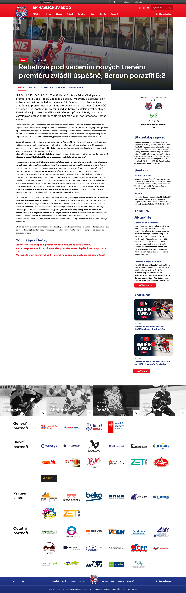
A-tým (64, 581)
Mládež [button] (70, 14)
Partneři (114, 14)
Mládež (82, 581)
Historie (120, 581)
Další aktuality (145, 285)
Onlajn (60, 87)
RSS (120, 589)
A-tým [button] (48, 14)
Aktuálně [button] (37, 14)
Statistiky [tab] (47, 87)
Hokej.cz (126, 2)
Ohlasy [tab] (33, 87)
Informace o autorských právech (106, 589)
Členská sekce (165, 14)
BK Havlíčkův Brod (52, 8)
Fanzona (104, 581)
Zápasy (23, 60)
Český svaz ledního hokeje (115, 2)
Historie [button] (102, 14)
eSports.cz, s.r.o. (87, 589)
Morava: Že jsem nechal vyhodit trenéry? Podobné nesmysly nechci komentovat (60, 255)
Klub (112, 581)
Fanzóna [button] (81, 14)
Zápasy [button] (59, 14)
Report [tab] (22, 87)
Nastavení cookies (130, 589)
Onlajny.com (139, 2)
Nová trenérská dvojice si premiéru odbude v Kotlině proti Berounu (53, 244)
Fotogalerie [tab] (76, 87)
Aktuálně (55, 581)
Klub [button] (92, 14)
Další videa (142, 371)
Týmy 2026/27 (46, 2)
